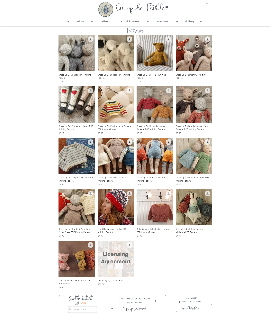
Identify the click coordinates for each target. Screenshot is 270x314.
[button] (207, 3)
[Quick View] (76, 53)
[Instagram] (76, 303)
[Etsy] (83, 303)
